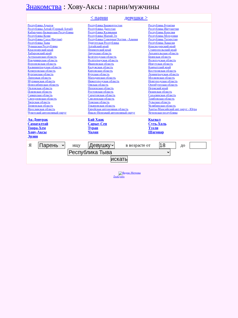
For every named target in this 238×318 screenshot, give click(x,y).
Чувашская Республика (43, 46)
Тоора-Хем (37, 128)
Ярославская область (41, 109)
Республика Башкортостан (105, 25)
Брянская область (159, 56)
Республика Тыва (39, 42)
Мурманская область (41, 81)
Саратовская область (101, 95)
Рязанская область (160, 91)
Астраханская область (42, 56)
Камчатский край (159, 67)
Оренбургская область (163, 84)
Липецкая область (39, 77)
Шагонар (156, 132)
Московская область (161, 77)
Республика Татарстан (163, 39)
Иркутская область (160, 63)
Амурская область (100, 53)
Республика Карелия (161, 32)
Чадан (93, 132)
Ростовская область (100, 91)
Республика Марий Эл (102, 35)
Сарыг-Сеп (97, 124)
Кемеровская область (42, 70)
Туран (93, 128)
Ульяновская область (101, 105)
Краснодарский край (161, 46)
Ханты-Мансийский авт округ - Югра (172, 109)
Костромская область (162, 70)
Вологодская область (162, 60)
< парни (99, 17)
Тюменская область (40, 105)
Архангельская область (163, 53)
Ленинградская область (163, 74)
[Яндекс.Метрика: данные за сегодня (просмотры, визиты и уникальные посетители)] (130, 173)
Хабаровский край (40, 53)
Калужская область (100, 67)
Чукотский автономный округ (47, 112)
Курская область (98, 74)
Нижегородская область (103, 81)
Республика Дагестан (102, 28)
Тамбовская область (161, 98)
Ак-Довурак (38, 120)
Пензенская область (101, 88)
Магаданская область (102, 77)
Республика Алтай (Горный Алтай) (50, 28)
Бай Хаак (96, 120)
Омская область (98, 84)
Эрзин (33, 136)
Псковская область (40, 91)
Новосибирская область (43, 84)
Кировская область (100, 70)
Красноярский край (40, 49)
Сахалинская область (162, 95)
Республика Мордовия (163, 35)
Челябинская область (162, 105)
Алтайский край (98, 46)
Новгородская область (163, 81)
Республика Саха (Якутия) (45, 39)
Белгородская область (102, 56)
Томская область (98, 102)
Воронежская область (42, 63)
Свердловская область (42, 98)
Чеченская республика (163, 112)
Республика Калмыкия (102, 32)
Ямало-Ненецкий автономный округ (111, 112)
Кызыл (154, 120)
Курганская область (40, 74)
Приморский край (99, 49)
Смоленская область (101, 98)
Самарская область (40, 95)
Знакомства (44, 6)
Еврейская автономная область (108, 109)
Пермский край (158, 88)
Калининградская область (44, 67)
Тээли (153, 128)
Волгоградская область (103, 60)
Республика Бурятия (161, 25)
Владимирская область (42, 60)
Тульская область (159, 102)
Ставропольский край (162, 49)
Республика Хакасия (161, 42)
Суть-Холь (157, 124)
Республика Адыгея (40, 25)
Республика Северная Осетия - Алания (113, 39)
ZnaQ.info (119, 176)
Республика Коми (39, 35)
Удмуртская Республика (103, 42)
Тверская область (39, 102)
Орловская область (40, 88)
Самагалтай (38, 124)
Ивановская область (101, 63)
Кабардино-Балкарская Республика (50, 32)
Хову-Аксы (37, 132)
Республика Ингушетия (163, 28)
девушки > (136, 17)
